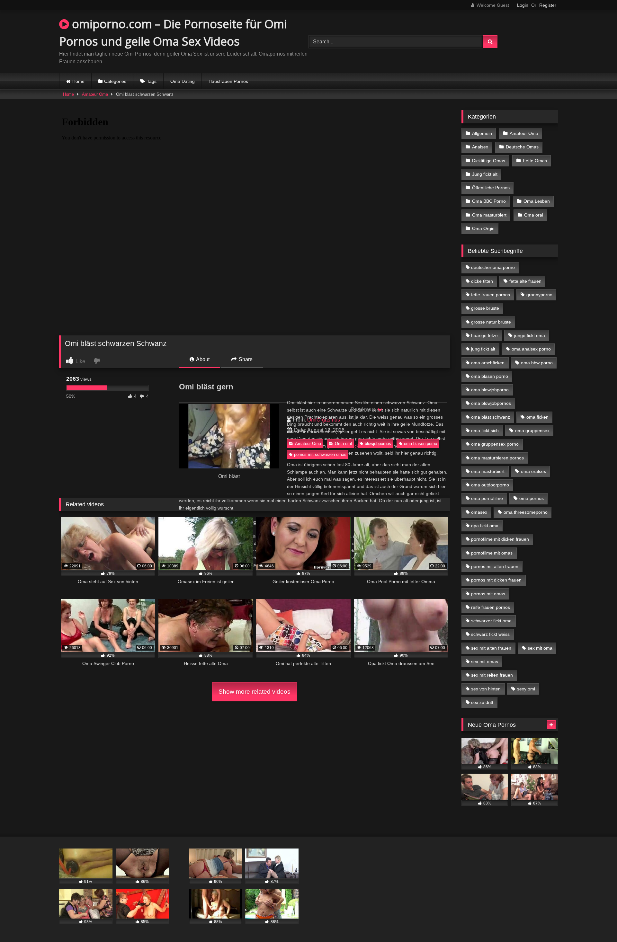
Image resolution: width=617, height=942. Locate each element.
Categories (115, 81)
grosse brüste (485, 308)
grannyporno (539, 294)
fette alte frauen (525, 281)
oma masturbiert (488, 471)
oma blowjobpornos (491, 403)
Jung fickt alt (484, 174)
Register (547, 5)
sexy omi (526, 688)
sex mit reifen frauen (492, 675)
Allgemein (482, 133)
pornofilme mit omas (492, 552)
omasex (479, 512)
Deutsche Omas (522, 146)
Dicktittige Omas (488, 160)
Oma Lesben (536, 201)
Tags (151, 81)
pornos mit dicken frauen (496, 579)
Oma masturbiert (489, 215)
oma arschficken (488, 362)
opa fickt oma (484, 525)
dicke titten (482, 281)
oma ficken (537, 417)
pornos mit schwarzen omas (320, 454)
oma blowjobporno (490, 389)
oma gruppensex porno (495, 444)
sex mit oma (540, 648)
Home (78, 81)
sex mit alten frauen (491, 648)
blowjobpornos (378, 443)
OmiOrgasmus (323, 419)
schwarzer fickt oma (491, 620)
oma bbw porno (537, 362)
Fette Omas (535, 160)
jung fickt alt (483, 348)
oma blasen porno (420, 443)
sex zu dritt (482, 702)
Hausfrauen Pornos (228, 81)
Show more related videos (255, 691)
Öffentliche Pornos (491, 187)
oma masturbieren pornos (497, 457)
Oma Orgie (483, 228)
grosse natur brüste (491, 321)
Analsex (480, 146)
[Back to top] (597, 923)
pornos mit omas (488, 593)
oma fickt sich (485, 430)
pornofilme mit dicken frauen (500, 539)
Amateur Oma (95, 94)
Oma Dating (182, 81)
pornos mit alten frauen (494, 566)
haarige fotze (484, 335)
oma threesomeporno (526, 512)
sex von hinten (486, 688)
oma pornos (531, 498)
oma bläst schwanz (490, 417)
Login (522, 5)
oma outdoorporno (490, 484)
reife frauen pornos (490, 607)
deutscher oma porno (493, 267)
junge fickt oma (529, 335)
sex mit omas (484, 661)
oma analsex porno (531, 348)
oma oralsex (533, 471)
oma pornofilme (487, 498)
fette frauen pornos (490, 294)
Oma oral (343, 443)
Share (245, 359)
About (202, 359)
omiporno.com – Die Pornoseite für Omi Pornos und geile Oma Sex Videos (173, 32)
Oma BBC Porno (489, 201)
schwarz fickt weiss (490, 634)
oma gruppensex (532, 430)
